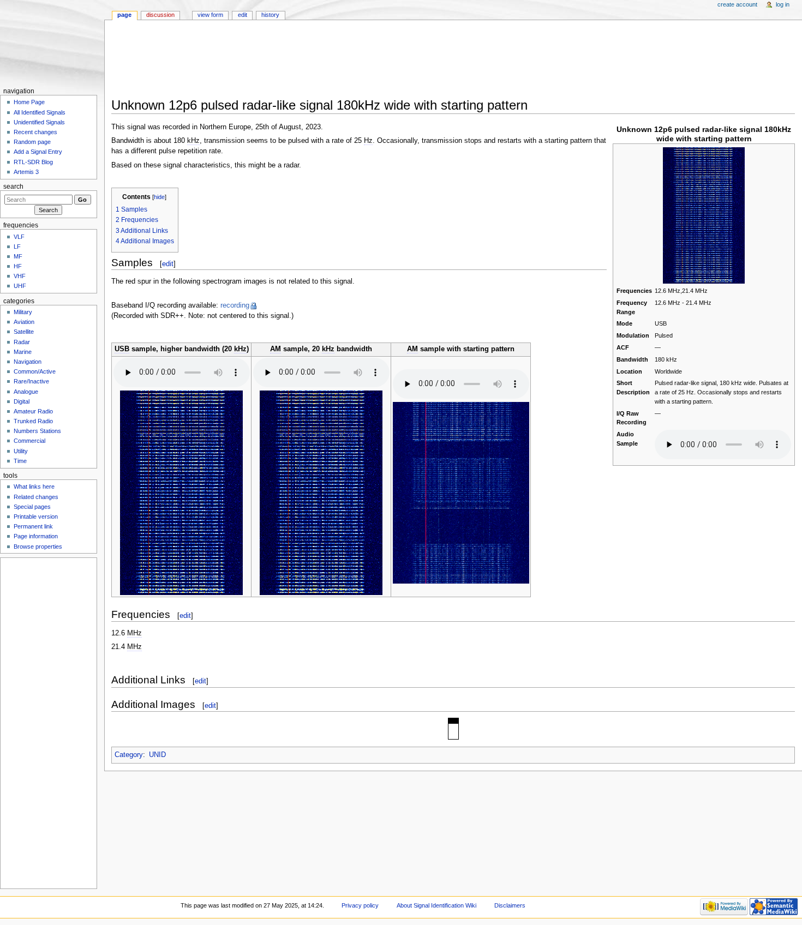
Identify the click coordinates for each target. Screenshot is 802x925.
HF (18, 266)
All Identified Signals (39, 112)
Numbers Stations (37, 431)
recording (234, 305)
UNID (157, 755)
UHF (20, 286)
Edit (242, 14)
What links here (34, 486)
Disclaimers (509, 905)
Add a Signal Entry (38, 151)
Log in (782, 4)
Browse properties (38, 546)
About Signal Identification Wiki (436, 905)
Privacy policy (360, 905)
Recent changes (35, 132)
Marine (23, 352)
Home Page (29, 102)
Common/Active (35, 371)
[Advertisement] (449, 62)
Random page (32, 142)
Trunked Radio (33, 421)
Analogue (26, 391)
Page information (36, 536)
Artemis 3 (26, 172)
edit (167, 264)
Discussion (160, 14)
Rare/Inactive (31, 381)
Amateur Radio (33, 411)
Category (129, 755)
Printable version (36, 516)
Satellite (24, 331)
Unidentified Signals (39, 122)
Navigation (27, 361)
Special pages (32, 506)
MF (18, 256)
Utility (21, 451)
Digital (21, 401)
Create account (737, 4)
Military (23, 312)
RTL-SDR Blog (33, 162)
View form (210, 14)
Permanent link (33, 526)
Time (20, 461)
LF (17, 246)
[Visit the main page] (52, 42)
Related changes (36, 497)
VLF (19, 236)
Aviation (24, 322)
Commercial (29, 440)
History (270, 14)
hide (159, 197)
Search (13, 186)
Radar (22, 342)
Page (124, 14)
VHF (20, 276)
